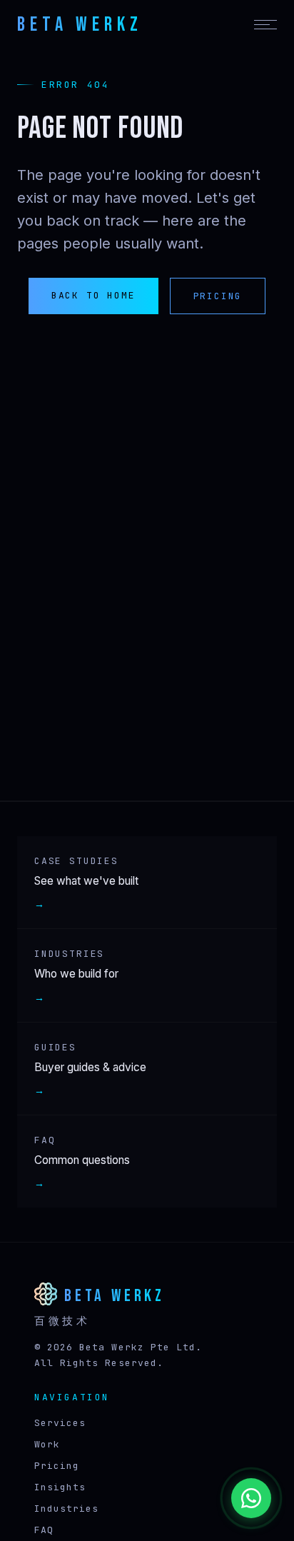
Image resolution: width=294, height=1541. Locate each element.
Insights (60, 1487)
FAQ (44, 1530)
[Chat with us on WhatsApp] (251, 1498)
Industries (66, 1508)
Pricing (218, 296)
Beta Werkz (80, 24)
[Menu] (265, 24)
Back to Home (93, 295)
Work (47, 1444)
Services (60, 1423)
